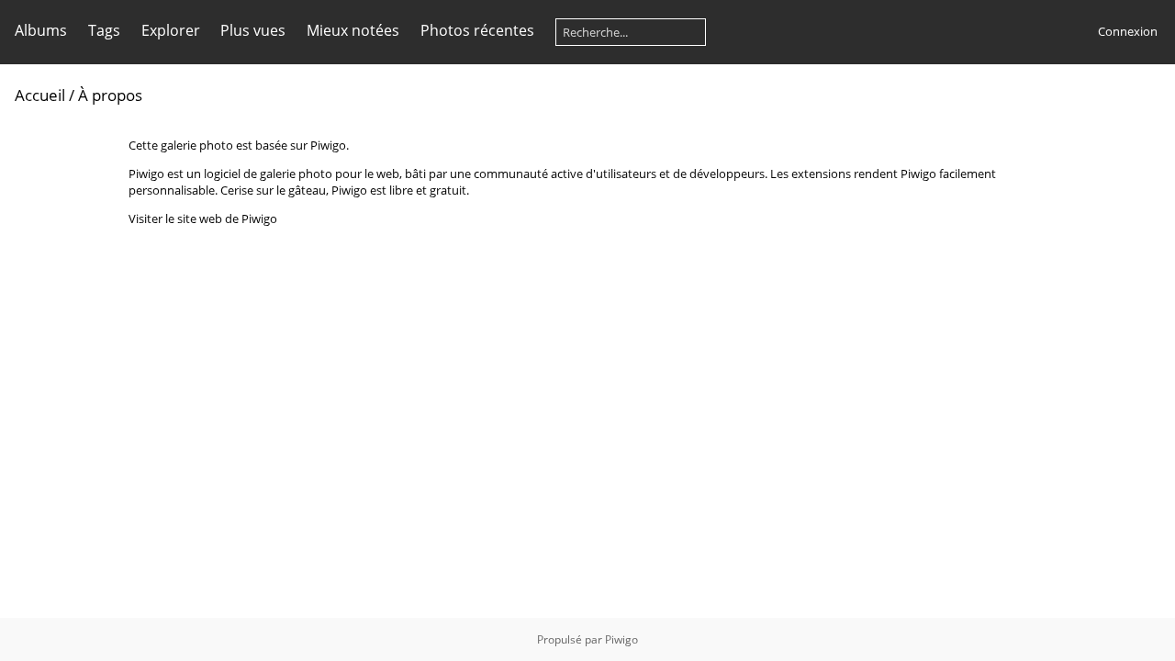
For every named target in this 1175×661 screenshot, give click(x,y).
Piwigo (621, 639)
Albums (41, 30)
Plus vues (252, 30)
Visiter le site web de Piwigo (203, 218)
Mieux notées (353, 30)
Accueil (40, 95)
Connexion (1128, 31)
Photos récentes (477, 30)
